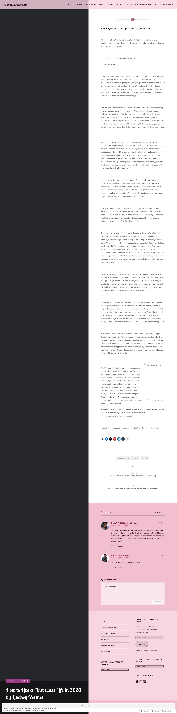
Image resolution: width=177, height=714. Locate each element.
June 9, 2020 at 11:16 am (119, 525)
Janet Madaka (118, 555)
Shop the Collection (108, 4)
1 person (120, 546)
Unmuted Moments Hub (85, 4)
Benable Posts (166, 4)
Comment (157, 601)
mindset (136, 458)
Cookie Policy (40, 710)
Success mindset (15, 681)
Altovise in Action (129, 4)
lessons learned (123, 458)
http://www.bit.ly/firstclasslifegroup (147, 428)
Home (70, 4)
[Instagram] (140, 681)
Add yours (160, 512)
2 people (120, 567)
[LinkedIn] (144, 681)
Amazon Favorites (148, 4)
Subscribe (141, 644)
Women (25, 681)
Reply (163, 523)
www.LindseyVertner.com (111, 403)
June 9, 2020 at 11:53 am (119, 558)
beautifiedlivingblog (122, 523)
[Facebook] (137, 681)
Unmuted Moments (15, 5)
